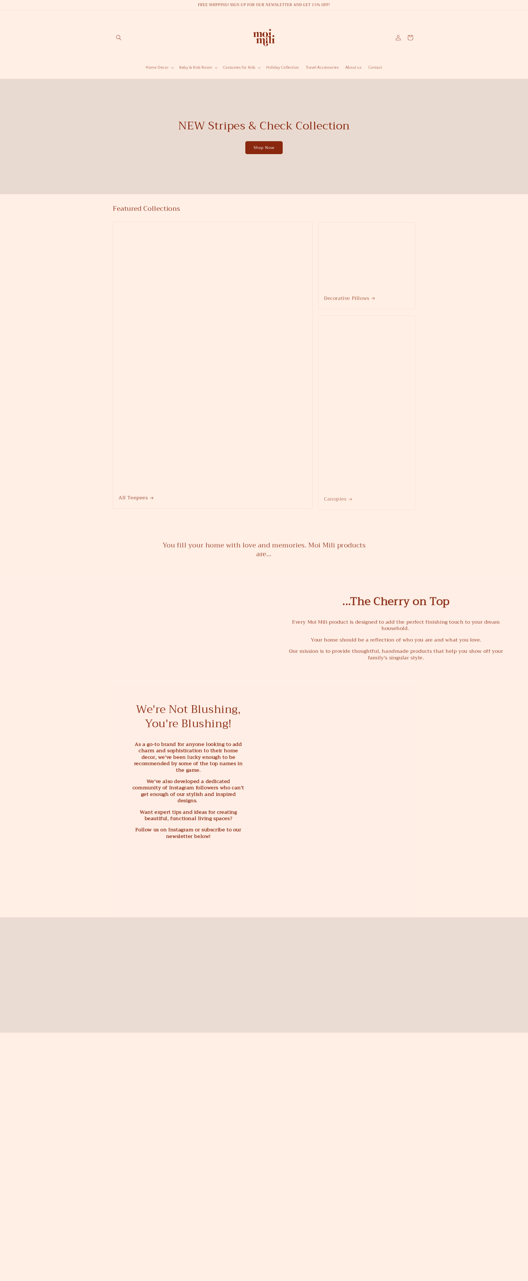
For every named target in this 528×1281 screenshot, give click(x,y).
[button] (119, 38)
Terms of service (308, 1268)
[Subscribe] (307, 1208)
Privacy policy (280, 1268)
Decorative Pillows (346, 297)
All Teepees (133, 497)
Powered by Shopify (223, 1268)
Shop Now (264, 147)
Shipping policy (337, 1268)
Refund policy (253, 1268)
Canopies (335, 497)
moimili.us (199, 1268)
